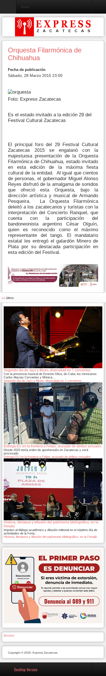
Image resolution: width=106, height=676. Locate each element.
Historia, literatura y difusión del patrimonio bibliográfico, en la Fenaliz (50, 536)
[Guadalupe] (53, 275)
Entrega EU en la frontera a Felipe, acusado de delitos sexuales (47, 456)
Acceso (9, 635)
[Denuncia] (53, 585)
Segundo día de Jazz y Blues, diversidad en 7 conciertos (43, 380)
